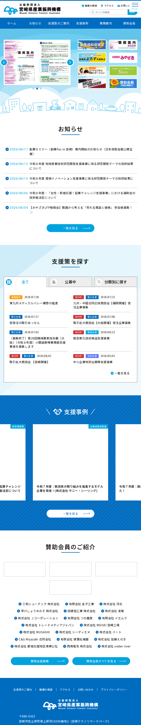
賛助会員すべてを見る (101, 661)
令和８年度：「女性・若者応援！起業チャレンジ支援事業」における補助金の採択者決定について (72, 195)
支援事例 (82, 23)
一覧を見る (70, 228)
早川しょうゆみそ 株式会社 (39, 611)
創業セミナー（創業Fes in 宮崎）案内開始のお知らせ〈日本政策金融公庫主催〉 (71, 151)
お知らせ (35, 23)
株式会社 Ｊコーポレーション (38, 618)
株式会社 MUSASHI (36, 632)
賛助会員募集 (40, 661)
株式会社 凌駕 (114, 611)
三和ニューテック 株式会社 (41, 604)
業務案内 (106, 23)
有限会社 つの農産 (80, 618)
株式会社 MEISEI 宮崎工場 (102, 625)
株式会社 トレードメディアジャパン (49, 625)
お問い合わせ (128, 5)
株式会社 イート (111, 632)
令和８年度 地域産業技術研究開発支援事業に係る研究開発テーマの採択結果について (71, 165)
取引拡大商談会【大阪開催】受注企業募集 (102, 320)
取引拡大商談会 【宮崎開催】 (30, 359)
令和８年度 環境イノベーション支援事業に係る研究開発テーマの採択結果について (71, 180)
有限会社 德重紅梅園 (75, 639)
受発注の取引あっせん (25, 320)
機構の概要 (91, 5)
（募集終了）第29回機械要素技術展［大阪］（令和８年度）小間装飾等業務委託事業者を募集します (38, 339)
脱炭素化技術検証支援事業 (94, 335)
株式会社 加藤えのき (112, 639)
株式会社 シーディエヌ (74, 632)
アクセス (109, 5)
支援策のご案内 (58, 23)
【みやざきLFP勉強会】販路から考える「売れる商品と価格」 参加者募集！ (71, 207)
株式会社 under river (116, 646)
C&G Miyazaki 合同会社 (35, 639)
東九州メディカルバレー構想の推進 (34, 300)
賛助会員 (129, 23)
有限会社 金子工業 (81, 604)
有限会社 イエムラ (114, 618)
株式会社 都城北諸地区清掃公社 (36, 646)
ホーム (11, 23)
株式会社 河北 (112, 604)
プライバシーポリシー (114, 689)
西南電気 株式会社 (79, 646)
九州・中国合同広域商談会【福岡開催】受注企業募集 (102, 302)
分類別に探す (115, 281)
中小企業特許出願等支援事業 (94, 359)
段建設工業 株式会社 (82, 611)
